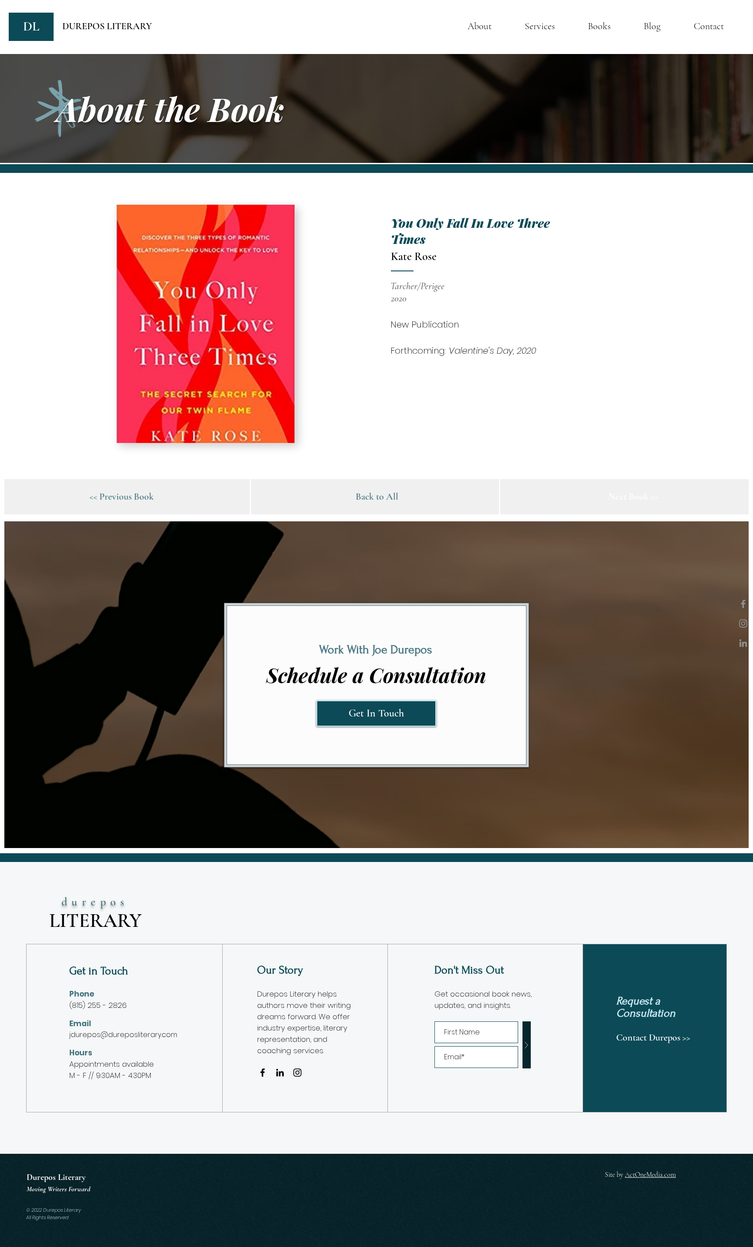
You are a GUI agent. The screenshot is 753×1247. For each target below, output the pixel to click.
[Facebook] (743, 603)
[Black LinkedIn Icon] (280, 1072)
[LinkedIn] (743, 643)
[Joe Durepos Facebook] (262, 1072)
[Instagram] (743, 623)
